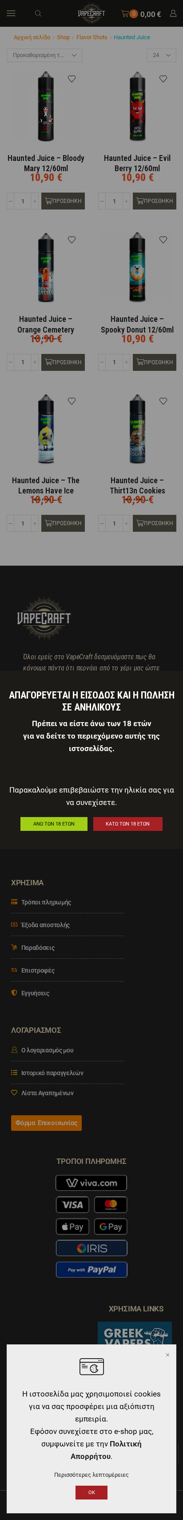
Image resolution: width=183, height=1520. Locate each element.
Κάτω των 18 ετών (128, 824)
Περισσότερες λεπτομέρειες (91, 1474)
